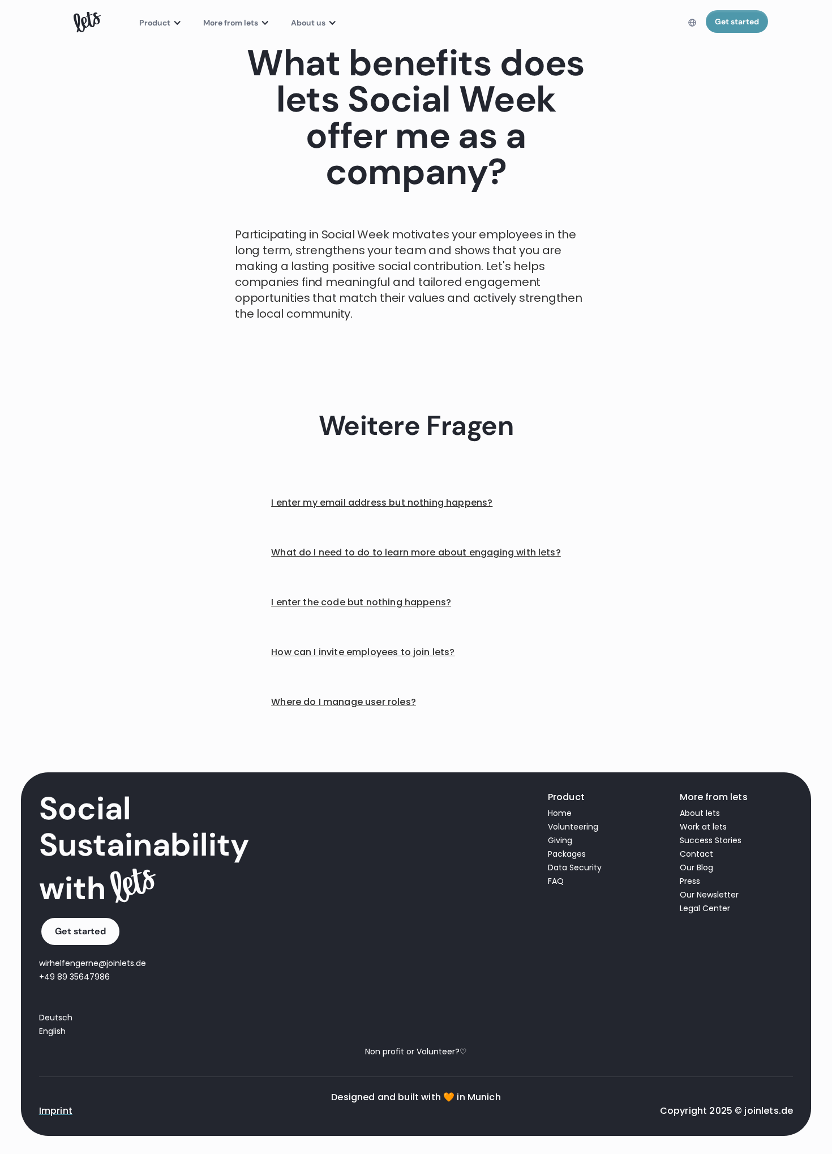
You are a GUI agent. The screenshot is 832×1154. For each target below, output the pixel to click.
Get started (737, 21)
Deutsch (55, 1017)
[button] (157, 22)
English (52, 1031)
